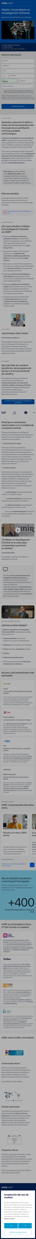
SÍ (24, 1225)
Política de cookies (9, 1218)
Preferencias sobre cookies (18, 1232)
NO (11, 1225)
